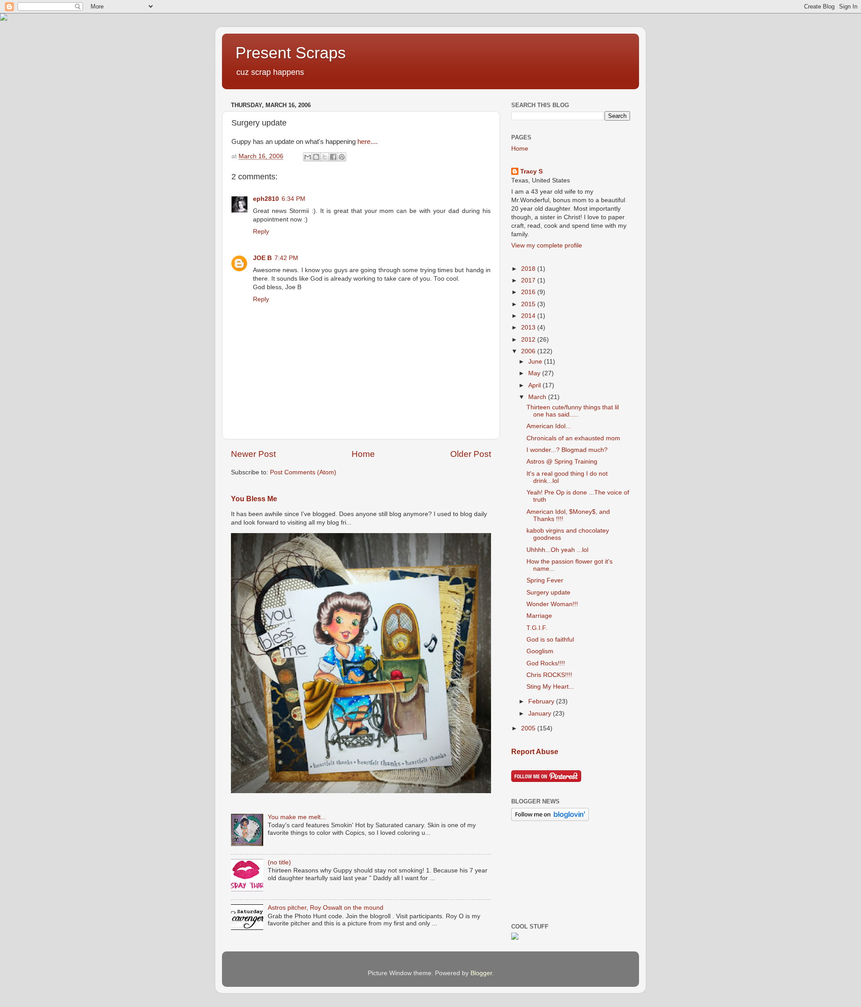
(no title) (279, 862)
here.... (367, 141)
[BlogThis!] (316, 156)
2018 (529, 268)
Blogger (481, 973)
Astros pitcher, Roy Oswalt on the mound (325, 907)
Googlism (539, 651)
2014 (529, 316)
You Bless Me (254, 499)
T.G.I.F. (537, 628)
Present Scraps (290, 52)
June (536, 361)
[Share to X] (324, 156)
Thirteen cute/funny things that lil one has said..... (572, 411)
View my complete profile (546, 245)
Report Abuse (534, 751)
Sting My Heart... (550, 686)
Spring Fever (544, 580)
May (535, 373)
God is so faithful (550, 639)
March (538, 397)
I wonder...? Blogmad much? (567, 450)
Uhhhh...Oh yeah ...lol (557, 550)
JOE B (262, 258)
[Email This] (307, 156)
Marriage (539, 615)
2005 (529, 728)
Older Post (470, 454)
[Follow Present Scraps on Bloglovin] (550, 819)
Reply (261, 231)
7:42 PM (286, 258)
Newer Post (253, 454)
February (542, 701)
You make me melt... (297, 817)
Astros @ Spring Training (561, 461)
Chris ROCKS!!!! (549, 675)
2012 (529, 339)
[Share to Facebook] (333, 156)
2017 (529, 280)
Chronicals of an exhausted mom (573, 438)
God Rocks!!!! (545, 663)
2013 (529, 327)
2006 (529, 351)
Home (363, 454)
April (535, 385)
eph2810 (266, 198)
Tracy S (531, 171)
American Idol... (548, 426)
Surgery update (548, 592)
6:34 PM (293, 198)
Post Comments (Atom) (303, 472)
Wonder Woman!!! (552, 604)
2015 (529, 304)
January (540, 713)
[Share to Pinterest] (341, 156)
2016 (529, 292)
